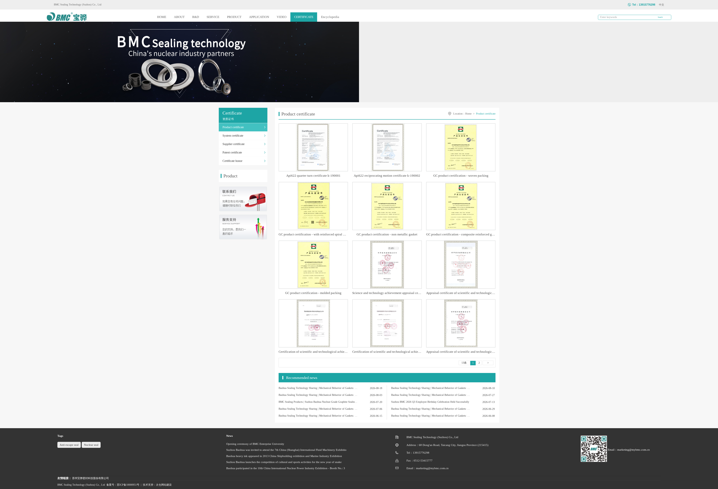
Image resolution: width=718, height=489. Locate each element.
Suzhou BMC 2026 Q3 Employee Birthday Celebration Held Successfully (430, 401)
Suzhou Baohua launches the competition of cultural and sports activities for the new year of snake (284, 462)
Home (468, 113)
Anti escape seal (69, 444)
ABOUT (179, 17)
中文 (661, 4)
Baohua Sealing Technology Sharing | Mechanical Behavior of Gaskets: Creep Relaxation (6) (430, 408)
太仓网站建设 (164, 484)
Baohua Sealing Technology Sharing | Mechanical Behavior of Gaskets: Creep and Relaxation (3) (430, 388)
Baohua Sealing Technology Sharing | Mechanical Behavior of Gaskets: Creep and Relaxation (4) (318, 388)
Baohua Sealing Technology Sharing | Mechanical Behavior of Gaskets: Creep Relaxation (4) (430, 415)
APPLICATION (259, 17)
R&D (195, 17)
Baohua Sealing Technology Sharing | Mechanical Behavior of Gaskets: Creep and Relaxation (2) (318, 395)
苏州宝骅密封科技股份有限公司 (90, 478)
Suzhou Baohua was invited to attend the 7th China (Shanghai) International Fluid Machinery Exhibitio (286, 449)
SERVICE (213, 17)
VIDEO (281, 17)
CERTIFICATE (303, 17)
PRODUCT (234, 17)
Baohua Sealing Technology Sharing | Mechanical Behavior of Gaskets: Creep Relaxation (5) (318, 415)
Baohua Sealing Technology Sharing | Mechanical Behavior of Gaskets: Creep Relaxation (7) (318, 408)
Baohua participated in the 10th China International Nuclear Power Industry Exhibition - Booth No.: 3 (285, 468)
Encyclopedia (330, 17)
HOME (161, 17)
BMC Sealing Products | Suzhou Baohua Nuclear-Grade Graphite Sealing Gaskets (318, 401)
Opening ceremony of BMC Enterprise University (255, 443)
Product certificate (485, 113)
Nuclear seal (91, 444)
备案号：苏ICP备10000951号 (122, 484)
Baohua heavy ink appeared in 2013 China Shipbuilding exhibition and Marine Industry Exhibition (284, 456)
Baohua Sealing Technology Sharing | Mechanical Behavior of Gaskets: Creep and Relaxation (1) (430, 395)
